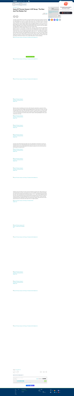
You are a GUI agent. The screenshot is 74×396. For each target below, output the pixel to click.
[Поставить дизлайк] (17, 372)
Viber (59, 390)
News (15, 389)
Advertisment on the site (24, 390)
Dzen (59, 392)
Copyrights (23, 391)
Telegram (56, 392)
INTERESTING (20, 1)
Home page (15, 7)
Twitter (52, 390)
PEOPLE (24, 1)
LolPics (15, 390)
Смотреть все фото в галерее (30, 56)
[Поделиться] (44, 372)
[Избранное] (46, 372)
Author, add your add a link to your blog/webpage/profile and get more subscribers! (53, 12)
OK (55, 390)
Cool (26, 1)
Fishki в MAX (30, 385)
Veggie (53, 8)
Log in (37, 378)
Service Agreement (24, 389)
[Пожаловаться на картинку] (23, 54)
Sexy (18, 389)
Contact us (40, 389)
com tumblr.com (18, 369)
